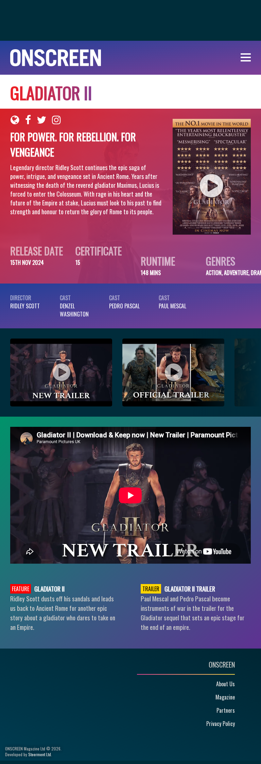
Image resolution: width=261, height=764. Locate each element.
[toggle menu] (246, 57)
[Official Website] (15, 120)
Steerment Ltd (39, 754)
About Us (225, 684)
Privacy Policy (220, 724)
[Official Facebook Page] (28, 120)
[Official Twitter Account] (41, 120)
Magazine (225, 697)
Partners (225, 710)
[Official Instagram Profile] (56, 120)
